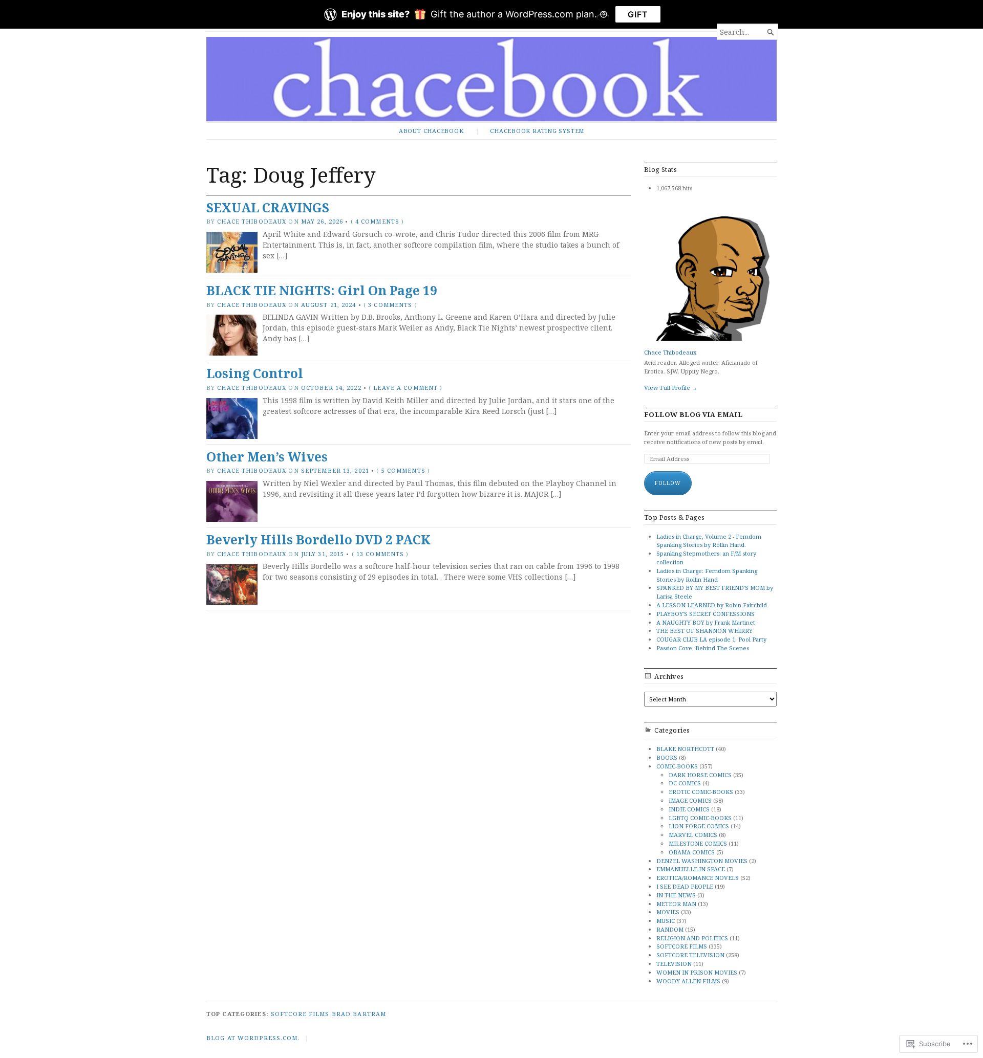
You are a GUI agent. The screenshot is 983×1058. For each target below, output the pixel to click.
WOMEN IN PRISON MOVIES (696, 972)
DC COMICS (685, 783)
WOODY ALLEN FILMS (688, 981)
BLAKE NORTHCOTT (685, 749)
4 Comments (377, 221)
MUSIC (665, 920)
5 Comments (403, 470)
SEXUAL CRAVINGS (267, 207)
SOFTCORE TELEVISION (690, 955)
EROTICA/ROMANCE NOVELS (697, 877)
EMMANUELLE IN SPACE (690, 869)
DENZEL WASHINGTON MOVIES (701, 861)
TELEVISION (674, 963)
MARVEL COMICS (693, 835)
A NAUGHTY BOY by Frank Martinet (705, 622)
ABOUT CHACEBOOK (431, 131)
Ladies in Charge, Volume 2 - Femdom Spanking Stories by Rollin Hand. (708, 541)
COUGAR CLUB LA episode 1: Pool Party (711, 639)
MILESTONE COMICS (698, 843)
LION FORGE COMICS (699, 826)
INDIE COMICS (689, 809)
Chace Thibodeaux (251, 221)
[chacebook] (491, 79)
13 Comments (380, 554)
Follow (668, 483)
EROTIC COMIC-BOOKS (701, 792)
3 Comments (390, 304)
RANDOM (669, 929)
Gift (638, 14)
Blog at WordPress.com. (253, 1038)
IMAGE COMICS (690, 800)
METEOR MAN (676, 904)
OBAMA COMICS (692, 852)
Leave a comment (405, 387)
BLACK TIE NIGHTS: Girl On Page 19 (321, 290)
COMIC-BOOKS (677, 766)
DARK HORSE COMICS (700, 775)
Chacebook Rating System (537, 131)
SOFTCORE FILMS (681, 946)
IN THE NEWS (676, 895)
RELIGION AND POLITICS (692, 938)
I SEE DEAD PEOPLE (684, 886)
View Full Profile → (670, 387)
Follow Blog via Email (693, 414)
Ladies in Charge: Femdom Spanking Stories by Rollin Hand (706, 575)
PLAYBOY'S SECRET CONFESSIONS (705, 614)
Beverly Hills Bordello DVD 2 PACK (318, 539)
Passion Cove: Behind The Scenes (702, 648)
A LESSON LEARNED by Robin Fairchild (711, 605)
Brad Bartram (359, 1014)
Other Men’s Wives (267, 456)
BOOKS (666, 757)
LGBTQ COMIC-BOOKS (700, 818)
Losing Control (254, 373)
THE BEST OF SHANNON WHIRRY (704, 630)
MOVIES (667, 912)
